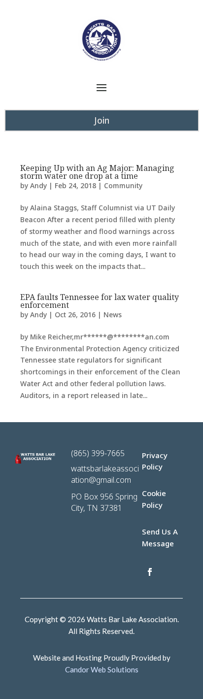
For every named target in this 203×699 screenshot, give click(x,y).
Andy (38, 185)
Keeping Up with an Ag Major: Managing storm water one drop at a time (97, 172)
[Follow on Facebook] (150, 572)
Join (101, 120)
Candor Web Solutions (101, 669)
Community (123, 185)
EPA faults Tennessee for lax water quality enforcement (99, 301)
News (112, 314)
